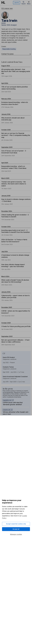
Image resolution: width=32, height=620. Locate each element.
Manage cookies (16, 534)
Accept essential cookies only (16, 524)
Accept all (16, 529)
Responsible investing (8, 49)
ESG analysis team (7, 8)
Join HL (16, 3)
